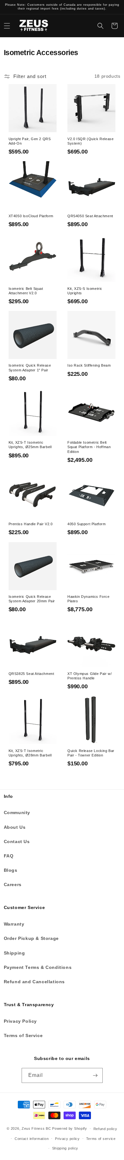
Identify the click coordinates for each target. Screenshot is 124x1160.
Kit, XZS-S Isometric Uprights (84, 291)
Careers (13, 884)
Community (17, 812)
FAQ (9, 855)
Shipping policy (65, 1148)
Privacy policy (67, 1139)
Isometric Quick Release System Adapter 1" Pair (30, 367)
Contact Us (17, 841)
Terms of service (101, 1139)
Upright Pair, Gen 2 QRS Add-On (30, 141)
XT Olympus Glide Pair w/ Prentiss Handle (89, 676)
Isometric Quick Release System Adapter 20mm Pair (32, 599)
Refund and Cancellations (34, 981)
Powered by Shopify (69, 1128)
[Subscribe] (95, 1075)
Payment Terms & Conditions (38, 967)
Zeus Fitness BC (36, 1128)
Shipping (14, 953)
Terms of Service (23, 1035)
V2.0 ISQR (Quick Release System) (90, 141)
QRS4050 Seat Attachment (90, 216)
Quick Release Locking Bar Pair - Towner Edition (90, 753)
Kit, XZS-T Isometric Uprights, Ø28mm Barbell (30, 753)
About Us (15, 827)
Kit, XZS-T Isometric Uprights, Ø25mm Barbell (30, 444)
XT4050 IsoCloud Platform (31, 216)
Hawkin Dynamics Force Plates (88, 599)
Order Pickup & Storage (31, 938)
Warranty (14, 924)
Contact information (32, 1139)
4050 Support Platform (86, 524)
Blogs (10, 870)
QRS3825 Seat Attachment (31, 674)
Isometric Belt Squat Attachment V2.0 (26, 291)
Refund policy (105, 1129)
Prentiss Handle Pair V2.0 (31, 524)
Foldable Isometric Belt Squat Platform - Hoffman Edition (89, 446)
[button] (7, 26)
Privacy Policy (20, 1021)
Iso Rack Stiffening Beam (89, 365)
